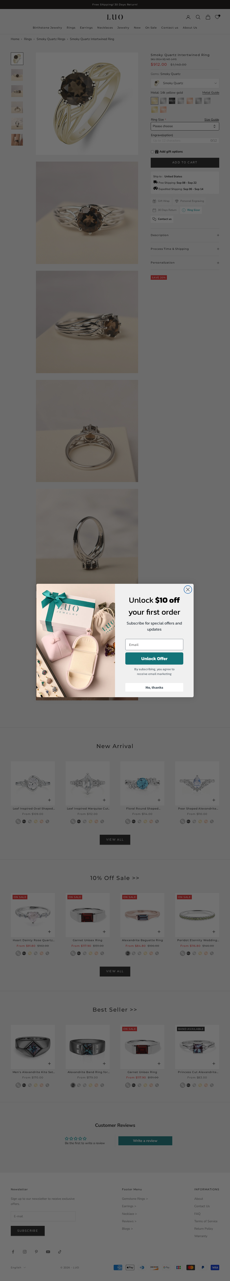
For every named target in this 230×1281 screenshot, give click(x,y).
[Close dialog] (188, 589)
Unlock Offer (154, 658)
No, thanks (154, 687)
